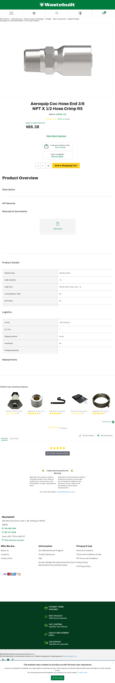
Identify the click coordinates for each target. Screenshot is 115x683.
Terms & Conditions (84, 550)
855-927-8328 (57, 156)
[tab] (57, 228)
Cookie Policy (82, 672)
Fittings (48, 19)
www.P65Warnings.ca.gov (66, 492)
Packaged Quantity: (11, 350)
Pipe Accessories (59, 19)
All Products (4, 19)
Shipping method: (10, 336)
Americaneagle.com (69, 656)
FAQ (40, 558)
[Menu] (11, 13)
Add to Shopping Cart (66, 165)
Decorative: (8, 301)
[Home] (57, 4)
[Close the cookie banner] (113, 662)
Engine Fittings (73, 19)
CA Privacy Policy (83, 566)
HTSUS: (7, 322)
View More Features (56, 136)
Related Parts (9, 359)
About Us (5, 550)
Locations (5, 554)
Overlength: (8, 343)
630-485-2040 (10, 528)
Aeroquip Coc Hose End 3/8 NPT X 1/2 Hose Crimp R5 (19, 21)
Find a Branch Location (14, 540)
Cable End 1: (8, 287)
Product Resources (47, 554)
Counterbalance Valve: (12, 294)
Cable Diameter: (10, 280)
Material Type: (9, 273)
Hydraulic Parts (16, 19)
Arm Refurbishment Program (51, 550)
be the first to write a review (57, 453)
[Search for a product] (57, 13)
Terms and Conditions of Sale (88, 554)
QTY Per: (7, 329)
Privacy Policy (82, 562)
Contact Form (6, 558)
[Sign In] (80, 13)
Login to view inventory (35, 123)
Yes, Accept (58, 678)
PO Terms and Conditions (87, 558)
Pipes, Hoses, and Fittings (34, 19)
